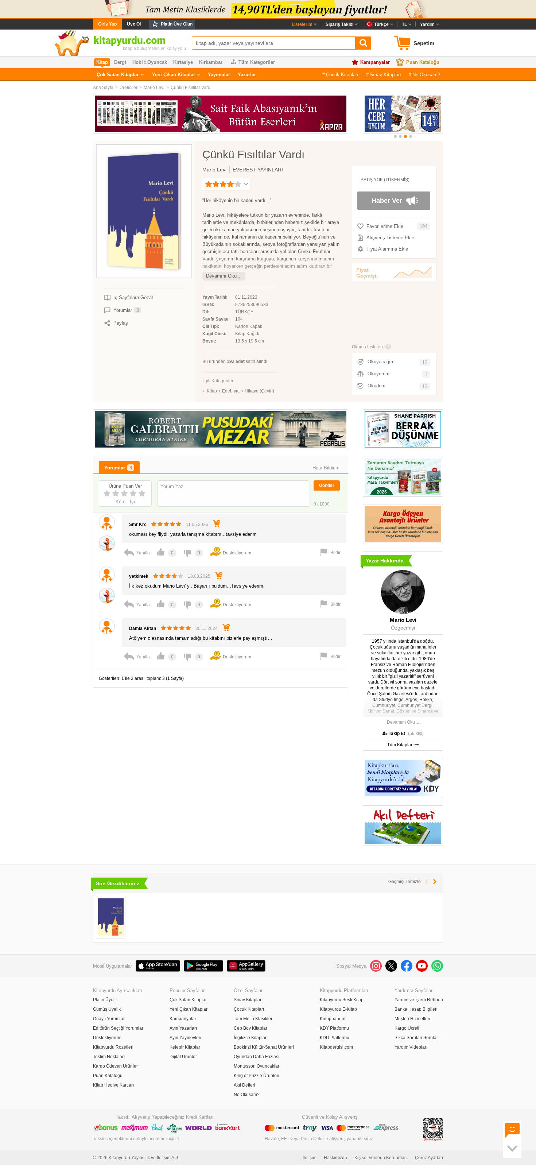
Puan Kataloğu (422, 62)
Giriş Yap (107, 24)
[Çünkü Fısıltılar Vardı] (110, 917)
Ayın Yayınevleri (185, 1037)
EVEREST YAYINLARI (258, 170)
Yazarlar (247, 74)
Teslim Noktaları (109, 1056)
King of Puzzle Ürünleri (256, 1075)
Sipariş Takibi (339, 24)
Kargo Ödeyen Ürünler (115, 1066)
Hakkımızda (335, 1157)
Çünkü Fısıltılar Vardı (191, 87)
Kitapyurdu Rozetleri (113, 1047)
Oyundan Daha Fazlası (256, 1056)
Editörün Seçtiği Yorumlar (118, 1028)
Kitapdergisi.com (336, 1047)
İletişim (309, 1157)
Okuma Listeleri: (368, 346)
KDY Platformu (334, 1028)
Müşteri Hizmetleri (412, 1018)
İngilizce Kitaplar (250, 1037)
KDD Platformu (334, 1037)
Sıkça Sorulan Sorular (416, 1037)
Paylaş (120, 323)
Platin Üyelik (105, 999)
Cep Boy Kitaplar (250, 1028)
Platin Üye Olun (177, 24)
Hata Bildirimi (326, 468)
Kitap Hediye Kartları (113, 1085)
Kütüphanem (332, 1018)
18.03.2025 (199, 576)
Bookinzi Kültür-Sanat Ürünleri (264, 1047)
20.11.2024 (206, 628)
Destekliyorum (107, 1037)
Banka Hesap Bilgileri (416, 1009)
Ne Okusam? (426, 74)
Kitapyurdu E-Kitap (338, 1009)
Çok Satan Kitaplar (118, 74)
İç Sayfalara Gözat (133, 297)
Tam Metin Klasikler (253, 1018)
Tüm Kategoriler (256, 62)
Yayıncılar (219, 74)
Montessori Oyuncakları (257, 1066)
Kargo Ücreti (407, 1028)
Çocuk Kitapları (342, 74)
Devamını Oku (221, 276)
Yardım (427, 24)
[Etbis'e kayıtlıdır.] (433, 1129)
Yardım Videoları (411, 1047)
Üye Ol (134, 24)
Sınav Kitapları (385, 74)
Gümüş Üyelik (107, 1009)
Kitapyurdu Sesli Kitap (342, 999)
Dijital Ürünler (183, 1056)
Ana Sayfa (103, 87)
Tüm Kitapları (401, 744)
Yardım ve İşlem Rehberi (419, 999)
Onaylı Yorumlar (109, 1018)
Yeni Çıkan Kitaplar (173, 74)
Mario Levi (154, 87)
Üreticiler (128, 87)
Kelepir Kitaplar (185, 1047)
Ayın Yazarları (183, 1028)
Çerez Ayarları (429, 1157)
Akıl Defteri (244, 1085)
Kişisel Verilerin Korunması (381, 1157)
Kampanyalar (375, 62)
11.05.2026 (197, 524)
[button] (395, 136)
